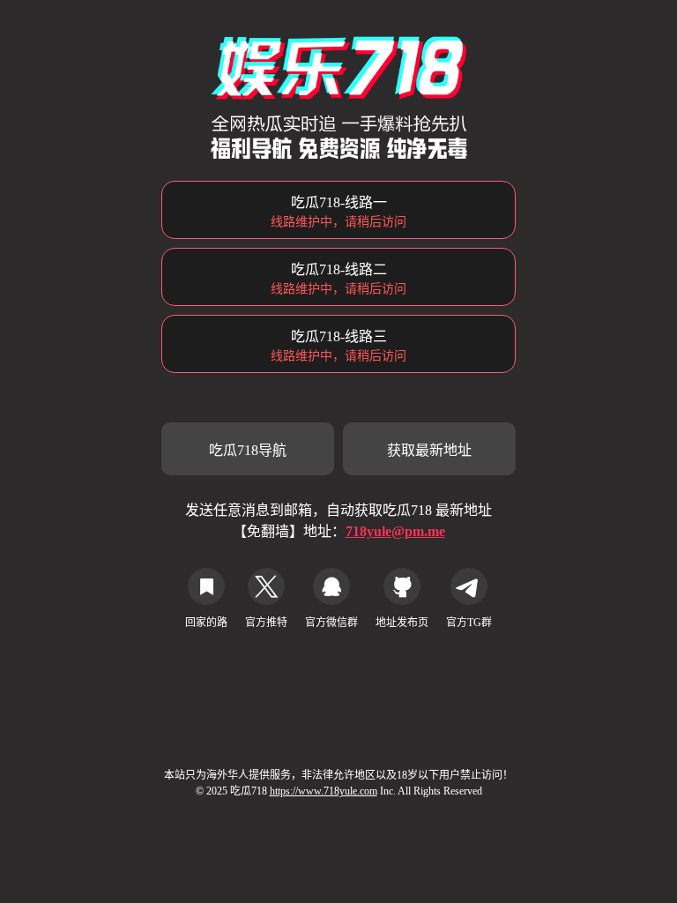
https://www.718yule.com (323, 791)
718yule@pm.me (395, 531)
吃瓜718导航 (247, 450)
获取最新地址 (429, 450)
